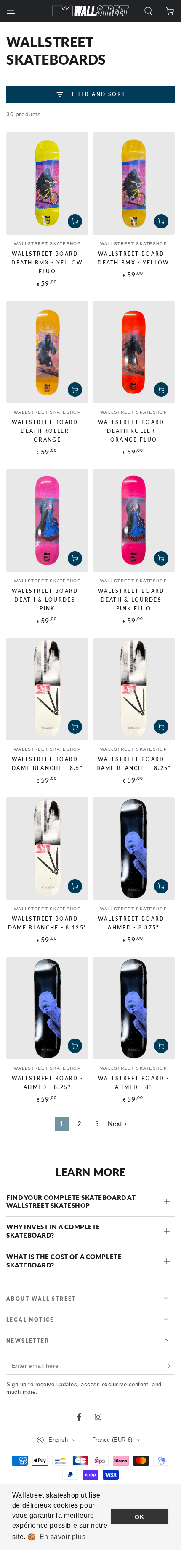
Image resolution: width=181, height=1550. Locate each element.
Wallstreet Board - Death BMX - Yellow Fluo (47, 262)
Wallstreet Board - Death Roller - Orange (47, 430)
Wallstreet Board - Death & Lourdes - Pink (47, 599)
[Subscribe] (170, 1366)
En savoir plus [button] (62, 1536)
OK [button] (139, 1516)
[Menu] (11, 11)
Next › (117, 1123)
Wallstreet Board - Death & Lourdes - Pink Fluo (133, 599)
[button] (148, 11)
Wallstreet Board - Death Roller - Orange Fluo (133, 430)
